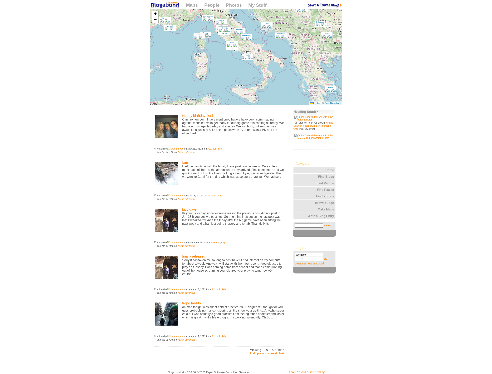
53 (335, 91)
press (302, 372)
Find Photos (325, 196)
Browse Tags (324, 202)
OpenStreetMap (332, 103)
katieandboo (177, 148)
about (292, 372)
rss (310, 372)
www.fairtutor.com (320, 138)
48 (285, 37)
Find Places (325, 189)
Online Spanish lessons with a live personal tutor (313, 125)
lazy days (189, 209)
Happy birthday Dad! (198, 116)
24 (203, 38)
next (274, 353)
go (325, 258)
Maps (192, 5)
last (281, 353)
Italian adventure (186, 152)
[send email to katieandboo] (168, 148)
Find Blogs (326, 176)
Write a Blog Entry (321, 216)
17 (174, 29)
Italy (220, 148)
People (211, 5)
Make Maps (326, 209)
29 (212, 20)
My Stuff (257, 5)
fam (185, 163)
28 (169, 22)
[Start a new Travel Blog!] (325, 5)
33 (210, 37)
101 (229, 31)
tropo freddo (191, 303)
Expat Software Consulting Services (227, 372)
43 (225, 24)
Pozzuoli (211, 148)
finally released (193, 256)
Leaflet (316, 103)
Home (329, 170)
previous (263, 353)
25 (331, 37)
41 (306, 11)
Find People (325, 183)
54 (244, 33)
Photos (234, 5)
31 (226, 33)
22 (325, 25)
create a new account (309, 263)
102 (232, 48)
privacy (320, 372)
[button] (321, 23)
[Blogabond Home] (165, 5)
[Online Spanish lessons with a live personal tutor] (314, 119)
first (252, 353)
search (328, 225)
